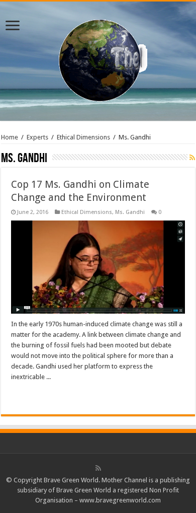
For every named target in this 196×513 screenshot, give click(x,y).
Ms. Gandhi (130, 212)
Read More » (32, 394)
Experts (37, 137)
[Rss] (98, 468)
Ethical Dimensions (83, 137)
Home (9, 137)
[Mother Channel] (98, 59)
